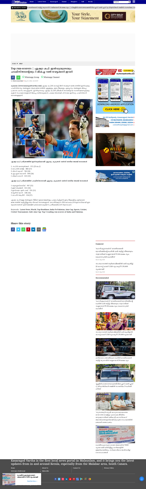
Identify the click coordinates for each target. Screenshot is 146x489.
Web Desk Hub (18, 81)
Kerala (90, 2)
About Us (45, 468)
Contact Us (76, 468)
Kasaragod (54, 2)
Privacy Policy (109, 468)
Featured (99, 244)
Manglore (74, 2)
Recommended (102, 278)
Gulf (82, 2)
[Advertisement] (70, 47)
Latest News (42, 2)
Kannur (64, 2)
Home (32, 2)
